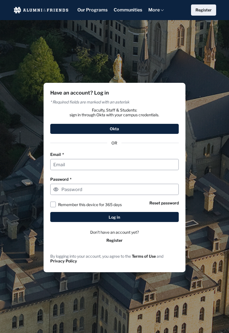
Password (60, 179)
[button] (56, 189)
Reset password (164, 203)
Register (114, 240)
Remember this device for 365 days (90, 204)
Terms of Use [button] (144, 256)
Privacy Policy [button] (63, 261)
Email (57, 154)
